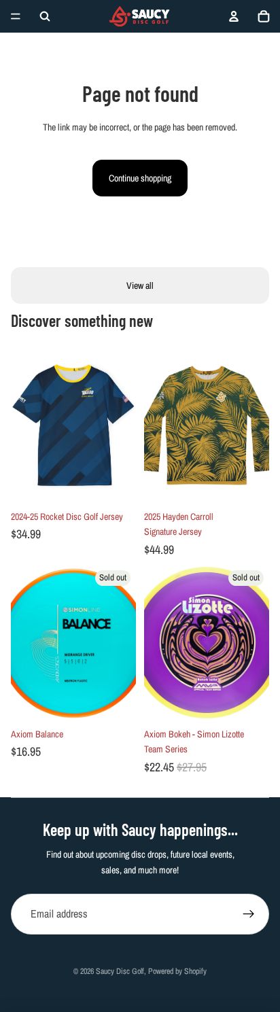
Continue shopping (140, 178)
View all (140, 285)
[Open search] (45, 16)
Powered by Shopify (177, 971)
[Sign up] (248, 914)
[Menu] (15, 16)
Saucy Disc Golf (120, 971)
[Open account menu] (234, 16)
